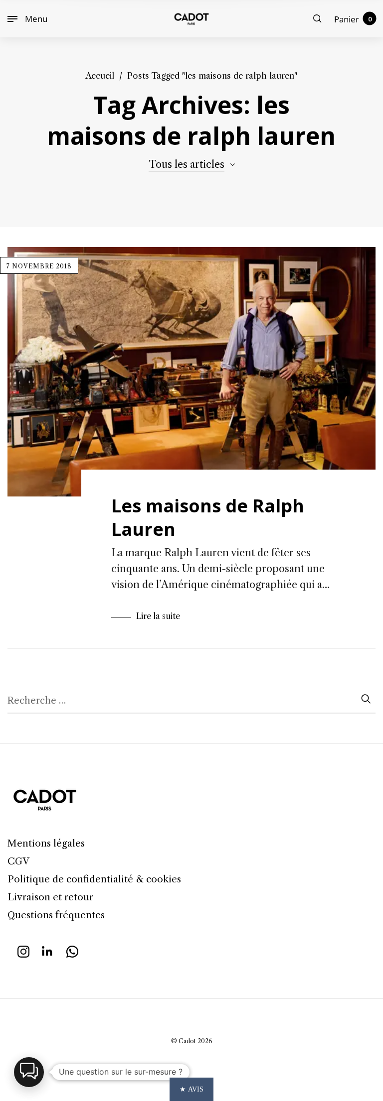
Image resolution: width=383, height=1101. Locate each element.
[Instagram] (23, 950)
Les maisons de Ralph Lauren (207, 517)
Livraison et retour (50, 897)
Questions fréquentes (56, 915)
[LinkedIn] (48, 950)
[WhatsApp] (72, 950)
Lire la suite (158, 616)
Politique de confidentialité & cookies (94, 879)
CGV (18, 861)
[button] (29, 1072)
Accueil (99, 76)
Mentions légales (46, 843)
